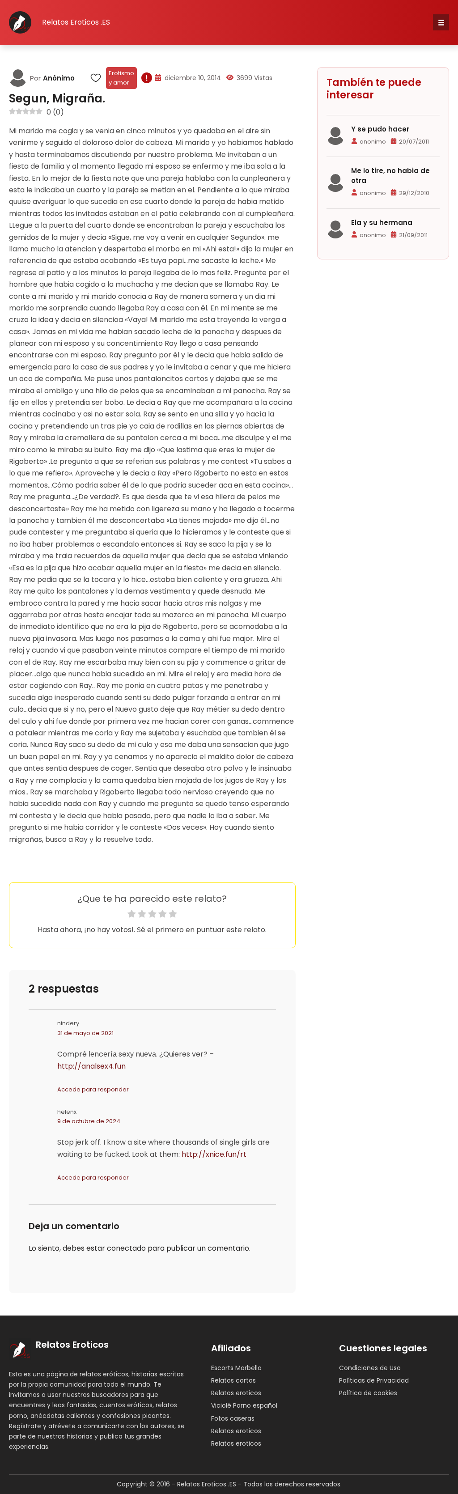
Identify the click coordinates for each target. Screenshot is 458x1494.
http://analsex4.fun (91, 1066)
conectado (126, 1248)
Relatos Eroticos (72, 1344)
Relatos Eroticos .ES (76, 22)
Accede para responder (93, 1089)
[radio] (131, 915)
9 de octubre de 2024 (88, 1121)
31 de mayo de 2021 (85, 1033)
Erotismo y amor (121, 78)
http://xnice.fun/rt (214, 1154)
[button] (441, 22)
